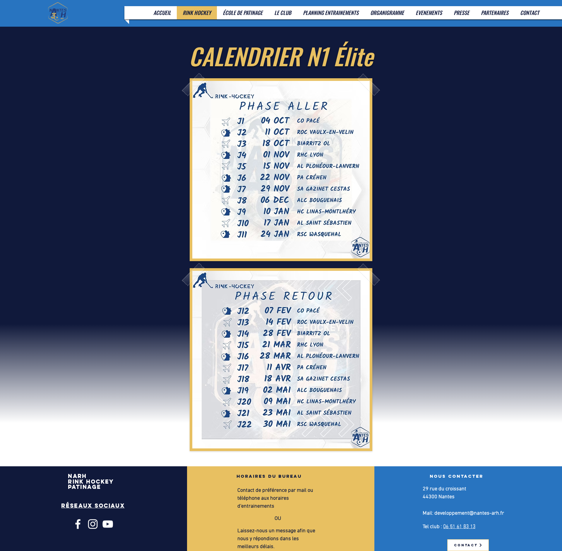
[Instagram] (92, 524)
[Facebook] (77, 524)
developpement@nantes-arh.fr (469, 513)
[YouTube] (107, 524)
